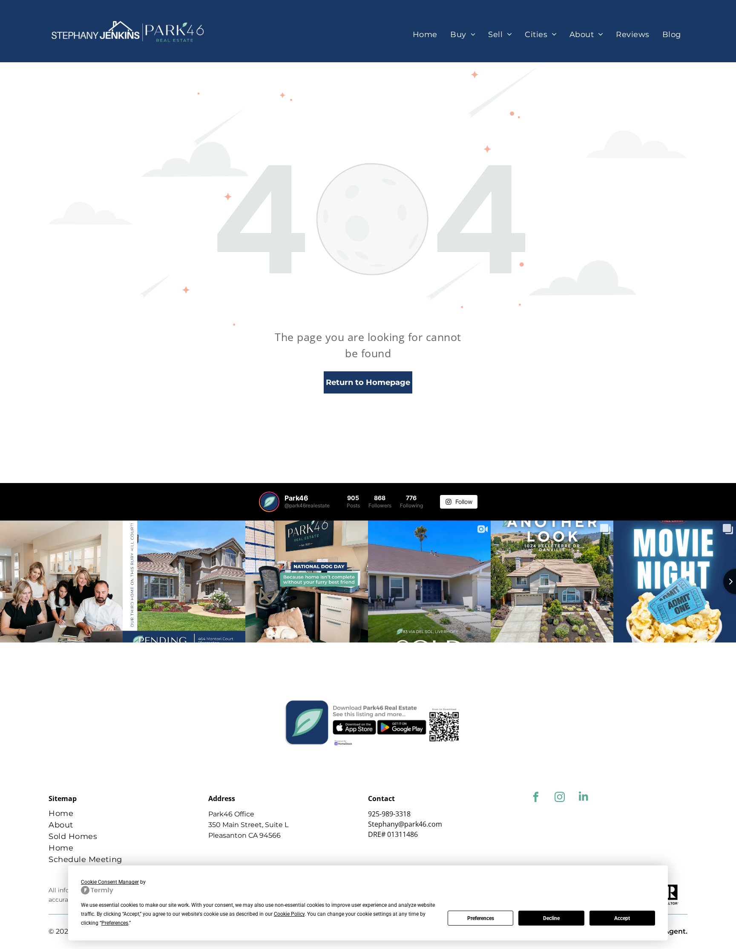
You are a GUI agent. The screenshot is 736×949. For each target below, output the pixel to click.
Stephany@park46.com (405, 824)
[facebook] (535, 798)
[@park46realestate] (269, 501)
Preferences (480, 918)
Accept (622, 918)
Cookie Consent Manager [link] (110, 882)
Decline (551, 918)
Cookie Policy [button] (289, 914)
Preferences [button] (114, 923)
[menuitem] (425, 35)
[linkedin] (583, 798)
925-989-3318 (389, 814)
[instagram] (559, 798)
